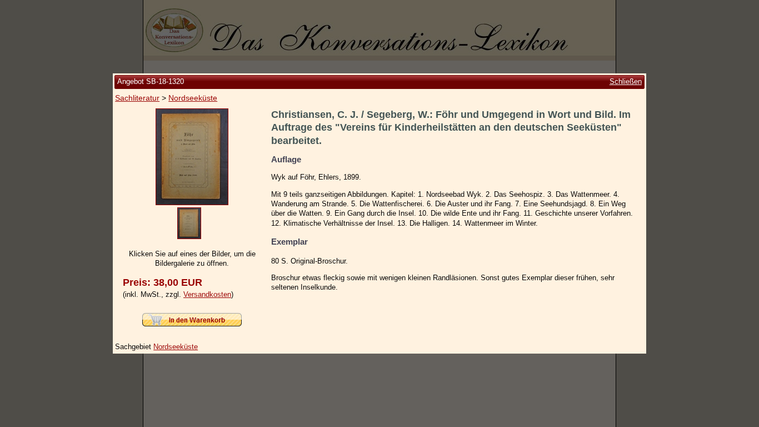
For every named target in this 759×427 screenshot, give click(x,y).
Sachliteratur (137, 97)
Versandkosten (207, 294)
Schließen (626, 81)
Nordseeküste (192, 97)
